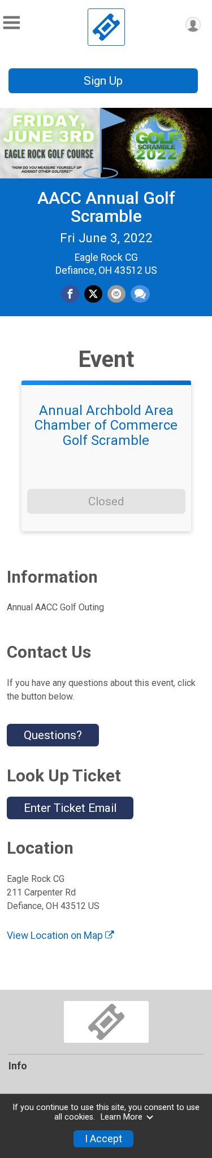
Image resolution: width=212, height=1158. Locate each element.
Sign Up (103, 81)
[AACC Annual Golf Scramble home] (106, 27)
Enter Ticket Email (70, 808)
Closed (106, 501)
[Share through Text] (140, 294)
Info (17, 1066)
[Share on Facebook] (70, 294)
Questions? (53, 735)
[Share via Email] (116, 294)
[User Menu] (193, 24)
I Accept (103, 1138)
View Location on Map (56, 935)
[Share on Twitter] (93, 294)
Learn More (121, 1117)
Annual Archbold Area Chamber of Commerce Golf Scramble (106, 425)
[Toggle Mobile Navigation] (11, 22)
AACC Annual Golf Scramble (106, 207)
